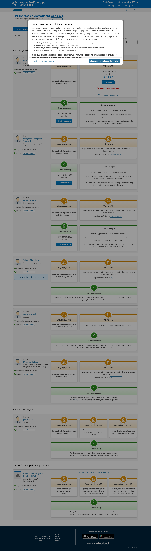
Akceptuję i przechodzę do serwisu (104, 61)
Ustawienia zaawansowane (42, 61)
